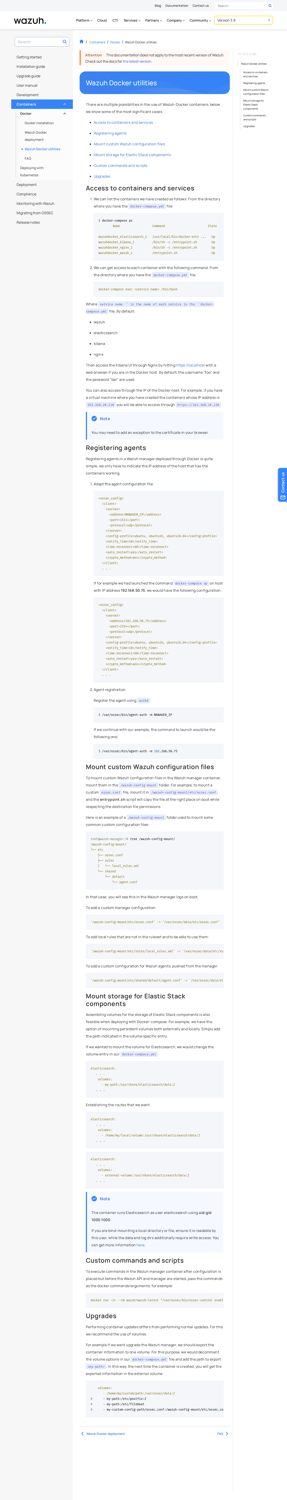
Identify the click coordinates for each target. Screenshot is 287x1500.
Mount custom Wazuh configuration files (129, 143)
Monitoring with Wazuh (35, 203)
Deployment (27, 184)
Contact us (201, 5)
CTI (115, 20)
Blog (158, 5)
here (141, 1244)
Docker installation (39, 123)
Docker (42, 112)
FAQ (28, 158)
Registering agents (110, 133)
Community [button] (199, 20)
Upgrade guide (28, 75)
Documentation (176, 5)
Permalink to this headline (160, 82)
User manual (27, 85)
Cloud (102, 20)
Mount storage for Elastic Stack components (132, 154)
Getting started (29, 57)
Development (28, 94)
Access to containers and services (123, 122)
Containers (41, 103)
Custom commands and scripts (121, 165)
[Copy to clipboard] (218, 218)
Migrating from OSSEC (35, 212)
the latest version (137, 61)
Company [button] (175, 20)
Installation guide (31, 66)
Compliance (26, 194)
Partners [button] (152, 20)
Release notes (28, 222)
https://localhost (190, 365)
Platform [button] (83, 20)
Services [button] (131, 20)
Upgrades (102, 176)
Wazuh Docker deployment (36, 136)
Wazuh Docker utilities (42, 149)
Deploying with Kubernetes (32, 171)
